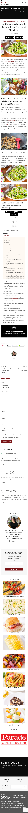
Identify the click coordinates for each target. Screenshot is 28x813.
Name (3, 411)
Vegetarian (22, 21)
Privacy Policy (20, 779)
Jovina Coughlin (10, 472)
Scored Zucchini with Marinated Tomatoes (14, 596)
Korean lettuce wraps (9, 61)
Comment (4, 392)
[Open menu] (25, 3)
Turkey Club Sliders (14, 632)
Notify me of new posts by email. (10, 437)
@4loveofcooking (8, 333)
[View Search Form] (23, 3)
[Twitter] (5, 786)
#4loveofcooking (14, 335)
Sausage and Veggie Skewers (14, 669)
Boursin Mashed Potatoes (14, 614)
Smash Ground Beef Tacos (14, 687)
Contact (8, 781)
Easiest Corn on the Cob (14, 651)
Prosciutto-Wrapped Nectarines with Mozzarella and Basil (14, 724)
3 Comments (15, 33)
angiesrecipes (10, 453)
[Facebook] (2, 786)
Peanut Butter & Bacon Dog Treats (21, 368)
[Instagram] (7, 786)
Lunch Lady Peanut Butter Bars (14, 705)
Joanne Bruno (10, 490)
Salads (5, 21)
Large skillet (6, 235)
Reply (3, 464)
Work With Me (7, 779)
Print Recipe (20, 37)
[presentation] (14, 588)
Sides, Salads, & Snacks (13, 21)
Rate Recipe (14, 214)
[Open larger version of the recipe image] (14, 192)
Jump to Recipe (10, 37)
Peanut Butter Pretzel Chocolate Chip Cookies (6, 369)
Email (3, 418)
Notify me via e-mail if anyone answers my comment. (12, 429)
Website (4, 425)
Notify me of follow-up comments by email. (13, 434)
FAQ (21, 781)
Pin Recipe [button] (19, 211)
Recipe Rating (4, 385)
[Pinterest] (2, 788)
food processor (11, 120)
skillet (8, 124)
